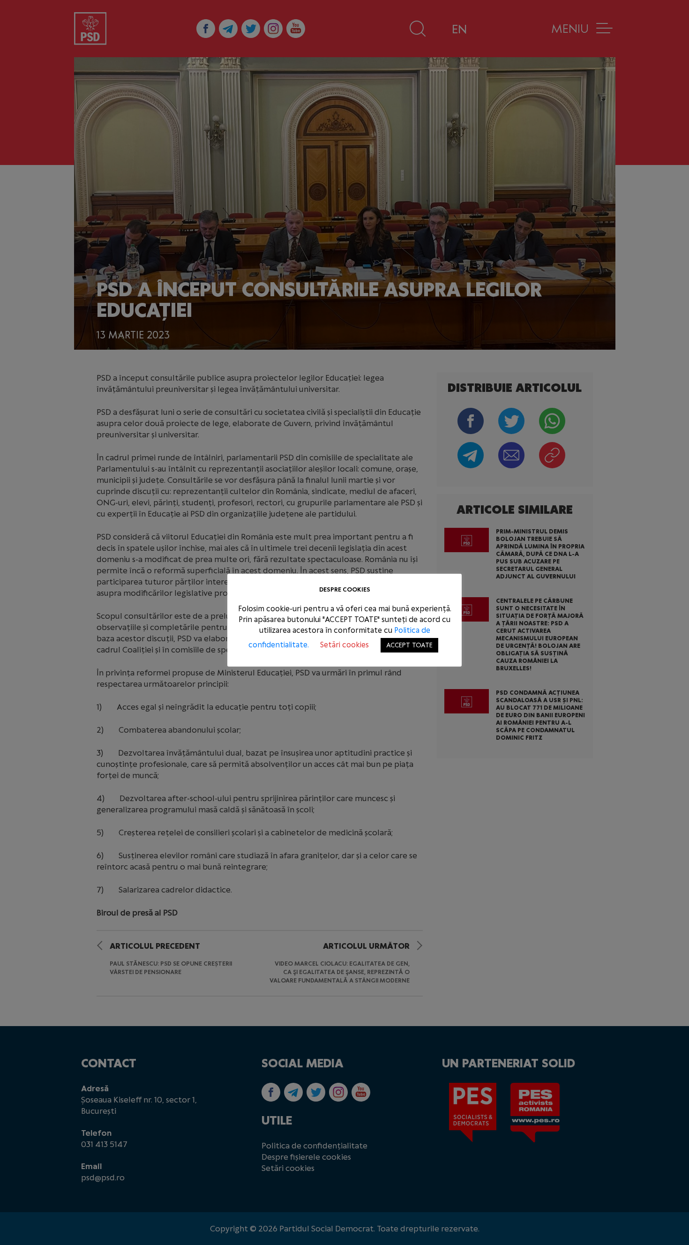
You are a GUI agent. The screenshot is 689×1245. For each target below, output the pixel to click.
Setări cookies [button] (344, 644)
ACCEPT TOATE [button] (409, 645)
